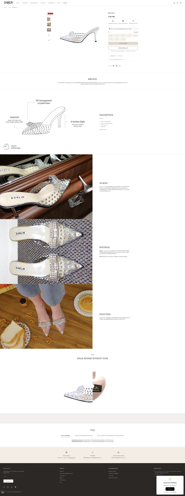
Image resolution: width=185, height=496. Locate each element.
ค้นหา (61, 482)
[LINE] (113, 66)
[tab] (65, 436)
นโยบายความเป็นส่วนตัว (113, 477)
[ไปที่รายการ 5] (49, 35)
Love (9, 7)
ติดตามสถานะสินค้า (112, 471)
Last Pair (65, 2)
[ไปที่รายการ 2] (49, 19)
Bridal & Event (52, 2)
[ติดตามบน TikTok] (11, 487)
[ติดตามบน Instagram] (8, 487)
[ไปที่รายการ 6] (49, 40)
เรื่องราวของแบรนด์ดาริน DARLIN (66, 473)
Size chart (136, 32)
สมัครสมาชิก (8, 481)
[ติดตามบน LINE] (15, 487)
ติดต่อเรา (61, 477)
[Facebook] (116, 66)
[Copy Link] (120, 66)
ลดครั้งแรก (3, 492)
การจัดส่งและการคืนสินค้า (113, 473)
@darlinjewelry (72, 457)
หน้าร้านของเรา (63, 480)
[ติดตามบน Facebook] (4, 487)
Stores (59, 2)
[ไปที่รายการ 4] (49, 30)
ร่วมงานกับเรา (62, 475)
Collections (43, 2)
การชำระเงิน (111, 475)
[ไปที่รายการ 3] (49, 24)
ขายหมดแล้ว (123, 43)
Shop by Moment (34, 2)
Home (5, 7)
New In (18, 2)
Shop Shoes (25, 2)
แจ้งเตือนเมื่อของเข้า (123, 48)
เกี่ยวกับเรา (62, 471)
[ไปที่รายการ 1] (49, 14)
